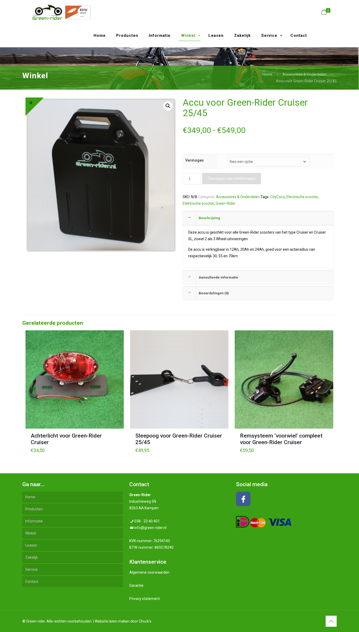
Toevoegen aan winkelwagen (231, 178)
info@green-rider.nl (150, 528)
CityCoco (277, 197)
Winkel (30, 533)
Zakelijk (31, 557)
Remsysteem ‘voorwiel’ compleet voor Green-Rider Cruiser (281, 439)
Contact (31, 581)
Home (267, 74)
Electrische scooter (302, 197)
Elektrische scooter (198, 203)
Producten (34, 509)
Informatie (34, 521)
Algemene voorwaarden (149, 572)
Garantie (136, 585)
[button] (168, 106)
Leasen (31, 545)
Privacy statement (144, 599)
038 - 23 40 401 (147, 521)
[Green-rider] (59, 12)
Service (31, 569)
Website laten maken (112, 621)
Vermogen (194, 160)
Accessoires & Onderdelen (304, 74)
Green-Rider (225, 203)
